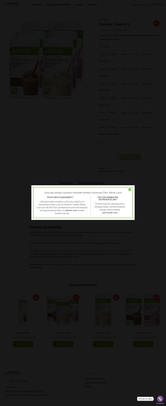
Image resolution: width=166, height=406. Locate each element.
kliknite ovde (71, 210)
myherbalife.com (109, 213)
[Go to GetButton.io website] (160, 403)
